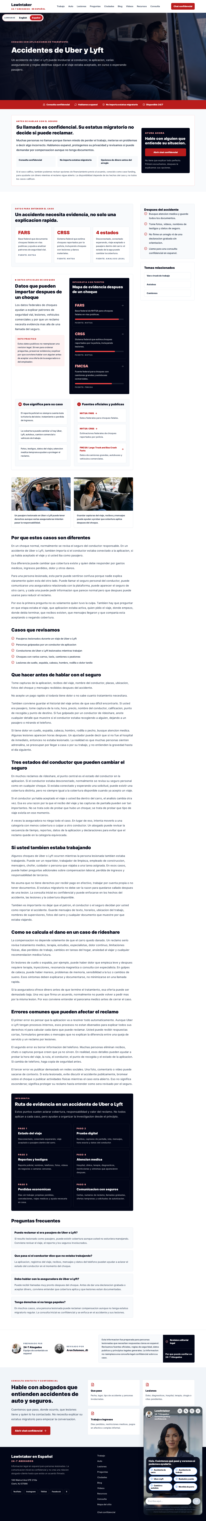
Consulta (155, 6)
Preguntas (95, 6)
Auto (70, 6)
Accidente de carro (158, 1471)
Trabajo (61, 6)
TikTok (44, 1491)
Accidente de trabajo (183, 1471)
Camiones (152, 293)
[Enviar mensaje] (196, 1501)
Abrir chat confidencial (166, 152)
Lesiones (81, 6)
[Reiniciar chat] (192, 1411)
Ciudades (109, 6)
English (23, 17)
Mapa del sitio (104, 1504)
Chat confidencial (183, 6)
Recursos (142, 6)
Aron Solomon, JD (77, 1350)
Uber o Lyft (158, 1479)
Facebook (56, 1491)
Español (36, 17)
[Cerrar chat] (198, 1411)
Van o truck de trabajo (158, 275)
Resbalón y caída (186, 1479)
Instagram (31, 1491)
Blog (120, 6)
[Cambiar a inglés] (186, 1411)
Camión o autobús (156, 1486)
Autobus (151, 284)
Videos (129, 6)
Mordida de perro (186, 1487)
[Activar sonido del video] (179, 1411)
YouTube (17, 1491)
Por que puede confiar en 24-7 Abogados (178, 1355)
